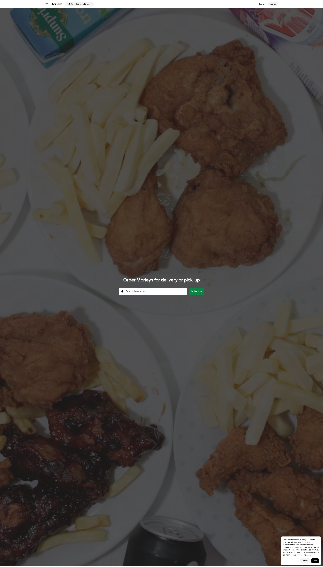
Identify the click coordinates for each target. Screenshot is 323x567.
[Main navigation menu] (47, 4)
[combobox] (155, 291)
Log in (261, 4)
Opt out (305, 561)
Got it (315, 561)
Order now (196, 291)
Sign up (273, 4)
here (308, 555)
